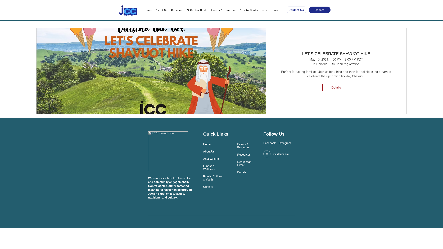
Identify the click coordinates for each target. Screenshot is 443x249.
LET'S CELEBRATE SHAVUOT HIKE (336, 53)
